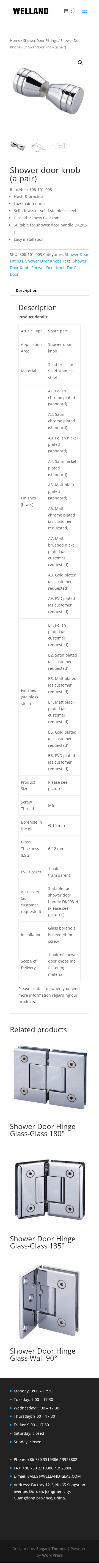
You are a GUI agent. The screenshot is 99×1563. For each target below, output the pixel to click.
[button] (80, 63)
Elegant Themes (51, 1548)
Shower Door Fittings (40, 40)
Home (15, 40)
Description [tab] (26, 290)
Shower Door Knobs (43, 261)
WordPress (52, 1555)
